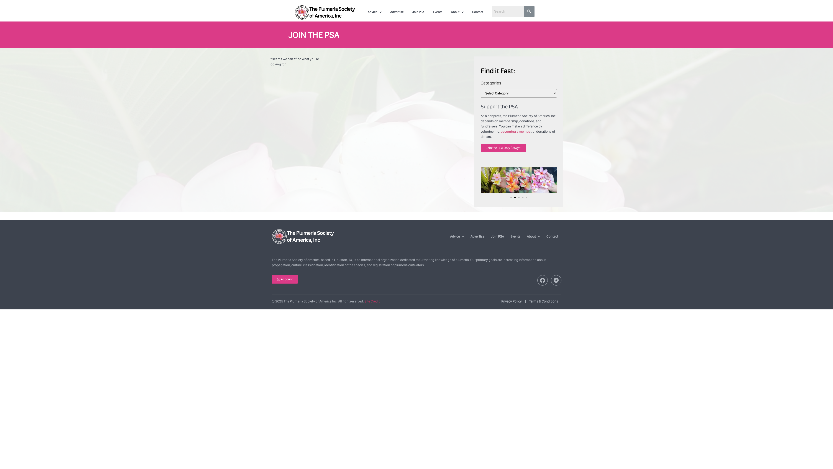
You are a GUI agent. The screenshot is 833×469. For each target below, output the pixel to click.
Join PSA (418, 12)
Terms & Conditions (543, 301)
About (455, 12)
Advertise (397, 12)
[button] (374, 12)
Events (437, 12)
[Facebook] (542, 280)
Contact (477, 12)
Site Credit (372, 301)
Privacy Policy (511, 301)
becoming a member (516, 131)
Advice (372, 12)
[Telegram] (556, 280)
